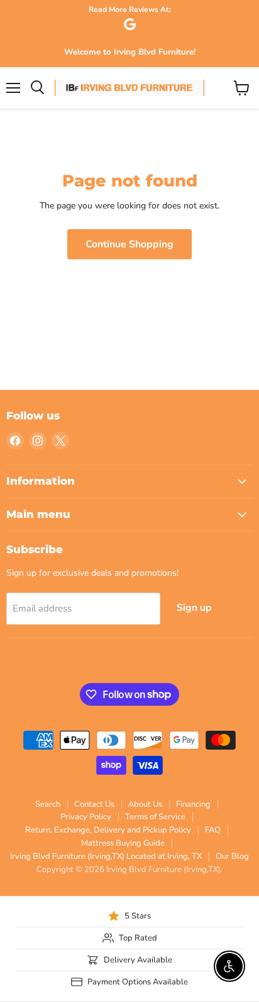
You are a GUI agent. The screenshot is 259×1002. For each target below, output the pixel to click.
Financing (193, 804)
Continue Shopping (129, 244)
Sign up (194, 608)
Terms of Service (155, 816)
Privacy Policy (85, 816)
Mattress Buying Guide (123, 843)
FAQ (213, 830)
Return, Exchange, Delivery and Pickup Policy (108, 830)
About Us (145, 804)
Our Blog (232, 856)
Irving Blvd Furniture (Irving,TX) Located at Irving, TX (106, 856)
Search (47, 804)
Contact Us (94, 804)
